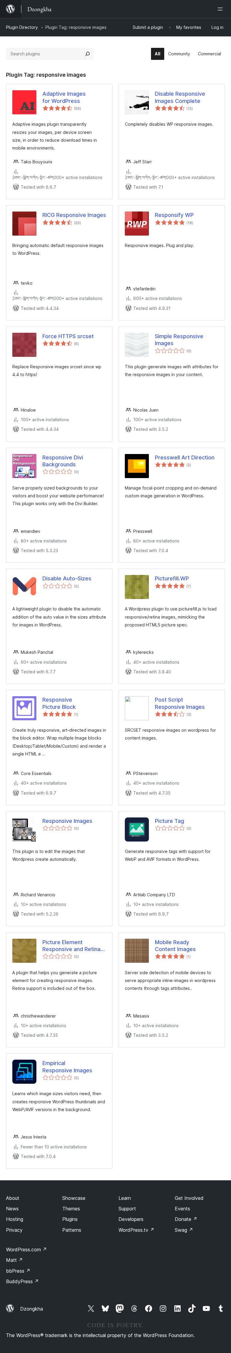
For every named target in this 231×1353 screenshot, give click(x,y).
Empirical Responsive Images (67, 1066)
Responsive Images (67, 821)
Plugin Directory (22, 27)
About (12, 1198)
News (12, 1209)
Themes (71, 1209)
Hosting (14, 1219)
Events (182, 1209)
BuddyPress (22, 1281)
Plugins (70, 1219)
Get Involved (189, 1198)
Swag (184, 1230)
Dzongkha (31, 1309)
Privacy (14, 1230)
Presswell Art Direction (184, 457)
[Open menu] (221, 9)
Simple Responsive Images (179, 339)
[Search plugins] (88, 54)
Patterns (71, 1230)
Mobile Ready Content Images (175, 945)
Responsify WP (174, 215)
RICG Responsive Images (74, 215)
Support (127, 1209)
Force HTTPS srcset (68, 336)
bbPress (18, 1271)
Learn (125, 1198)
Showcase (73, 1198)
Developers (131, 1219)
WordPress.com (26, 1249)
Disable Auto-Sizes (66, 578)
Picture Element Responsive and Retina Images (71, 946)
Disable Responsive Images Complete (180, 97)
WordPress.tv (136, 1230)
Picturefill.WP (172, 578)
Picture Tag (169, 821)
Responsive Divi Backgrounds (62, 461)
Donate (186, 1219)
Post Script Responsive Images (180, 703)
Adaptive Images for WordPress (64, 97)
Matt (14, 1260)
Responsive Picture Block (59, 703)
